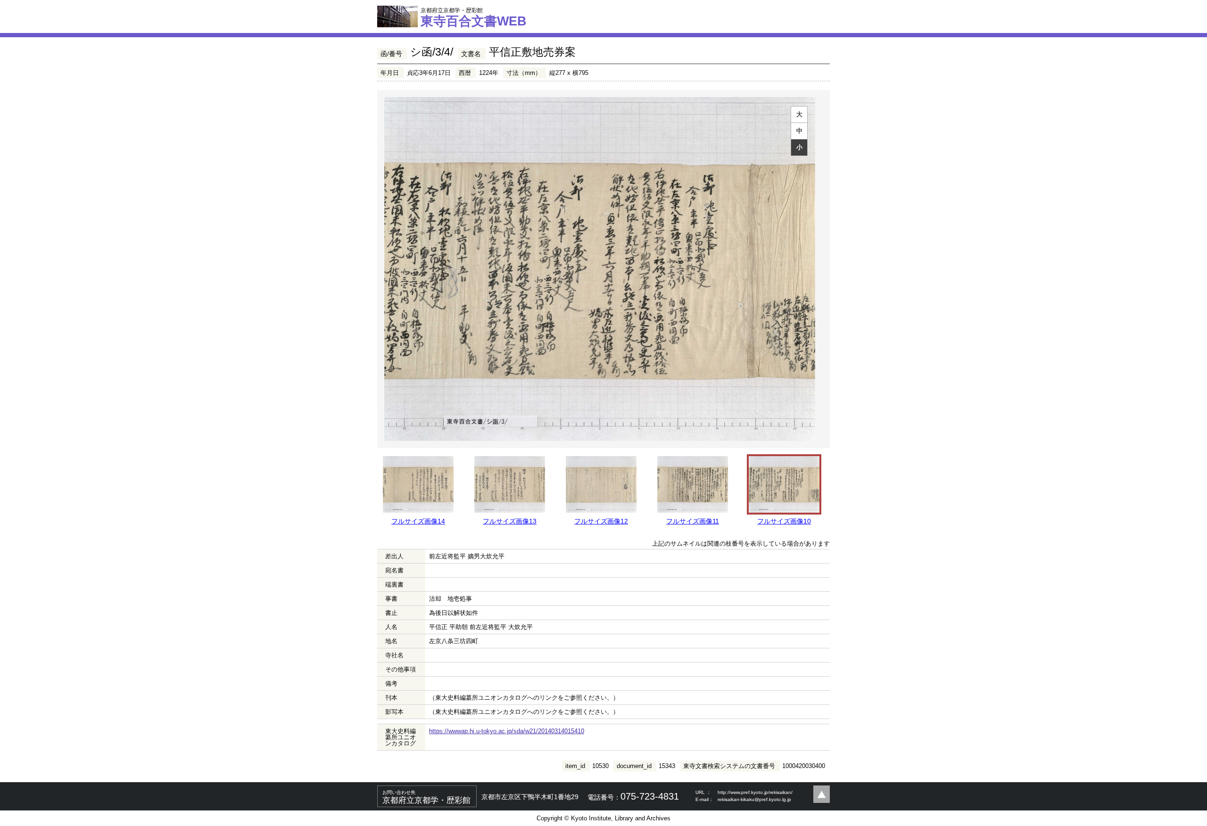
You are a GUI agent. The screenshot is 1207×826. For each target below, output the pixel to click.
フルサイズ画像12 (601, 521)
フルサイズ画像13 (510, 521)
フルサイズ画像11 (692, 521)
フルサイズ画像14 (418, 521)
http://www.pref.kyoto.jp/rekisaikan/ (755, 792)
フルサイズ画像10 (784, 521)
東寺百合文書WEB (474, 17)
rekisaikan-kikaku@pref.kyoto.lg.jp (754, 799)
